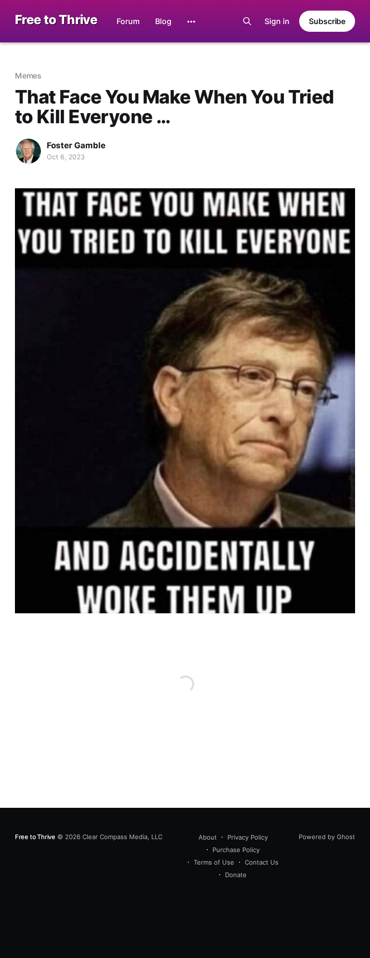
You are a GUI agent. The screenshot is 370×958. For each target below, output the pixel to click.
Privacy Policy (247, 837)
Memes (28, 75)
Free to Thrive (56, 20)
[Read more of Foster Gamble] (28, 151)
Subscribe (327, 21)
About (207, 837)
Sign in (277, 21)
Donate (236, 875)
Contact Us (261, 862)
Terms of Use (214, 862)
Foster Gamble (76, 145)
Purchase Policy (236, 850)
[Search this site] (247, 21)
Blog (163, 21)
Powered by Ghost (327, 837)
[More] (191, 21)
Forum (128, 21)
